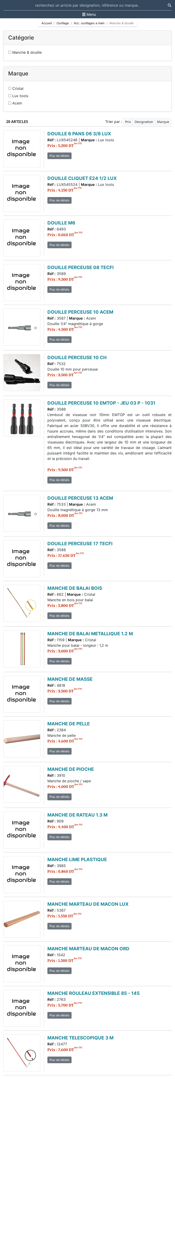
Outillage (63, 23)
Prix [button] (128, 122)
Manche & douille (26, 52)
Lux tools (19, 95)
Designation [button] (144, 122)
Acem (16, 103)
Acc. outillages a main (89, 23)
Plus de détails (59, 156)
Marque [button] (163, 122)
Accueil (46, 23)
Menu (89, 14)
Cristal (17, 88)
